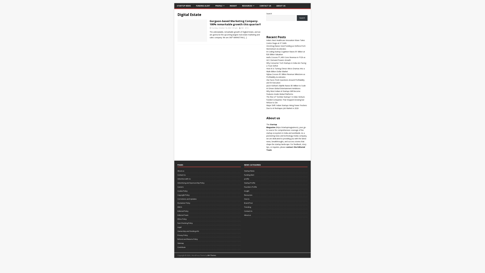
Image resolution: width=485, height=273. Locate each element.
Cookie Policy (182, 191)
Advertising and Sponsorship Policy (190, 183)
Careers (180, 187)
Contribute (181, 247)
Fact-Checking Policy (185, 223)
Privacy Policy (182, 235)
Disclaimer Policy (183, 203)
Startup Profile (249, 183)
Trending (247, 207)
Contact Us (265, 6)
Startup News (184, 6)
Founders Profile (250, 187)
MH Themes (212, 255)
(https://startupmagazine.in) (287, 127)
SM (242, 28)
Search (269, 13)
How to (246, 199)
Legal (179, 227)
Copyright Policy (183, 195)
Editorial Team (182, 215)
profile (218, 6)
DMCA (179, 207)
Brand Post (248, 203)
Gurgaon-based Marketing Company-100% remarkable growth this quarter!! (235, 22)
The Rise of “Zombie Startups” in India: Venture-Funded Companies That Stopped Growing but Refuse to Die (285, 100)
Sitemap (180, 243)
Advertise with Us (184, 179)
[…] (245, 37)
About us (280, 6)
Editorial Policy (182, 211)
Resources (247, 6)
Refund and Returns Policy (187, 239)
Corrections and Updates (187, 199)
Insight (233, 6)
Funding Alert (203, 6)
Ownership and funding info (188, 231)
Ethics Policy (182, 219)
